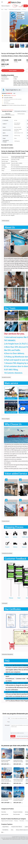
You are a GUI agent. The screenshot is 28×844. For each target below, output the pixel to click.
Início (2, 9)
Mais (2, 832)
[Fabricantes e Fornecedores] (14, 2)
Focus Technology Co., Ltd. (23, 836)
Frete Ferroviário (16, 814)
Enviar (12, 736)
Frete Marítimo (5, 829)
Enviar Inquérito (13, 70)
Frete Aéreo (24, 9)
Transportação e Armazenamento (15, 9)
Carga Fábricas (5, 826)
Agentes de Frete (4, 814)
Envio (12, 829)
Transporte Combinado (17, 812)
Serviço (6, 9)
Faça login (4, 105)
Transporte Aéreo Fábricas (16, 826)
